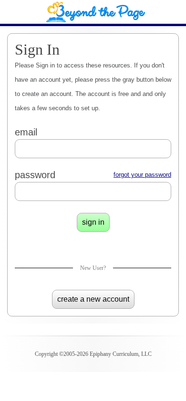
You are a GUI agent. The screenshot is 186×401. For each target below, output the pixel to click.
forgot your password (142, 174)
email (26, 132)
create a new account (93, 299)
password (35, 175)
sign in (93, 222)
